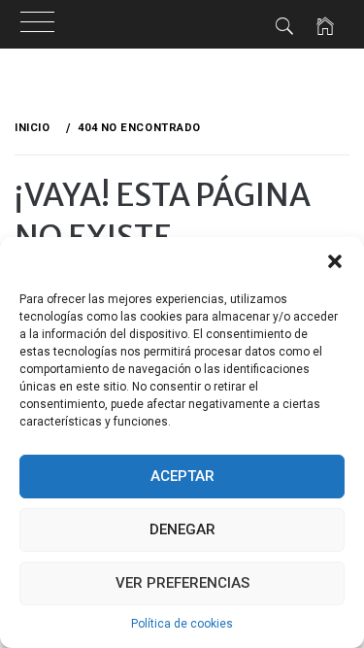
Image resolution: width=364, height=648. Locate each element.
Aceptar (182, 476)
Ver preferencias (182, 583)
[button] (335, 261)
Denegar (182, 529)
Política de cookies (182, 624)
